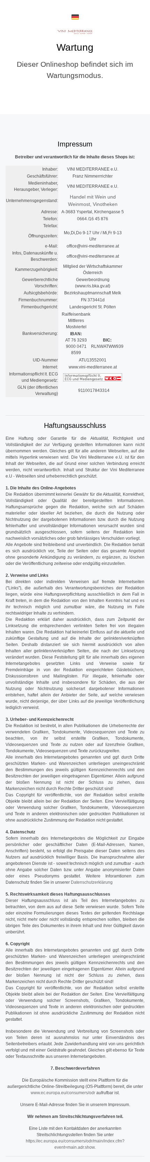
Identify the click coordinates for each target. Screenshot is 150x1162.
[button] (75, 17)
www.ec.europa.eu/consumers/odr (63, 1092)
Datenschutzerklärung (92, 882)
